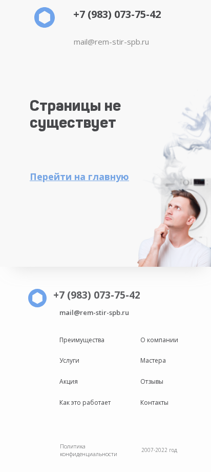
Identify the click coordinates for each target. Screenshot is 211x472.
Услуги (69, 360)
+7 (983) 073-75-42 (117, 14)
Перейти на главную (79, 176)
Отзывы (151, 381)
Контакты (154, 402)
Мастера (153, 360)
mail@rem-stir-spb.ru (111, 41)
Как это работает (85, 402)
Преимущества (81, 340)
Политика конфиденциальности (88, 450)
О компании (159, 340)
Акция (68, 381)
